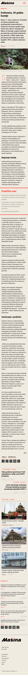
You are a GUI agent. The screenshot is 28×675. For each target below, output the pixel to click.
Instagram (5, 658)
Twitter (4, 656)
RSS (3, 664)
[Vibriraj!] (14, 462)
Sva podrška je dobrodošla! (10, 211)
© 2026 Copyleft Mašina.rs (9, 671)
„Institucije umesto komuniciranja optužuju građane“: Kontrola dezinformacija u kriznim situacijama (12, 603)
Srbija (4, 457)
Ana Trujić (5, 549)
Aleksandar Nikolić (7, 525)
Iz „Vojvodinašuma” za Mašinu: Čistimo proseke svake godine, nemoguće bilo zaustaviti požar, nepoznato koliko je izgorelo (13, 594)
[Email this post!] (10, 462)
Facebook (5, 654)
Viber (3, 662)
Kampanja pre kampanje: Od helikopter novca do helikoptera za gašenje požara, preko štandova (13, 585)
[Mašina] (7, 3)
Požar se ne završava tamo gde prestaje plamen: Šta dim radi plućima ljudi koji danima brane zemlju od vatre (13, 612)
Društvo (4, 8)
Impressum (5, 647)
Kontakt (4, 649)
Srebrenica (12, 457)
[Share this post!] (3, 462)
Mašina (3, 46)
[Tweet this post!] (7, 462)
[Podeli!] (18, 462)
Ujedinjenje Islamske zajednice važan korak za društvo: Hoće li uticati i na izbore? (13, 621)
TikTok (4, 660)
